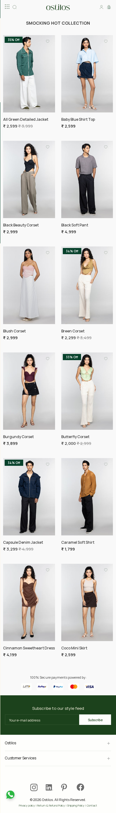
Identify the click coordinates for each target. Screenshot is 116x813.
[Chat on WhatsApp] (10, 795)
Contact (92, 805)
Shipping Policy (75, 805)
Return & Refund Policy (51, 805)
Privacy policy (27, 805)
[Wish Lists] (48, 43)
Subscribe (95, 719)
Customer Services (20, 758)
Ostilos (10, 743)
